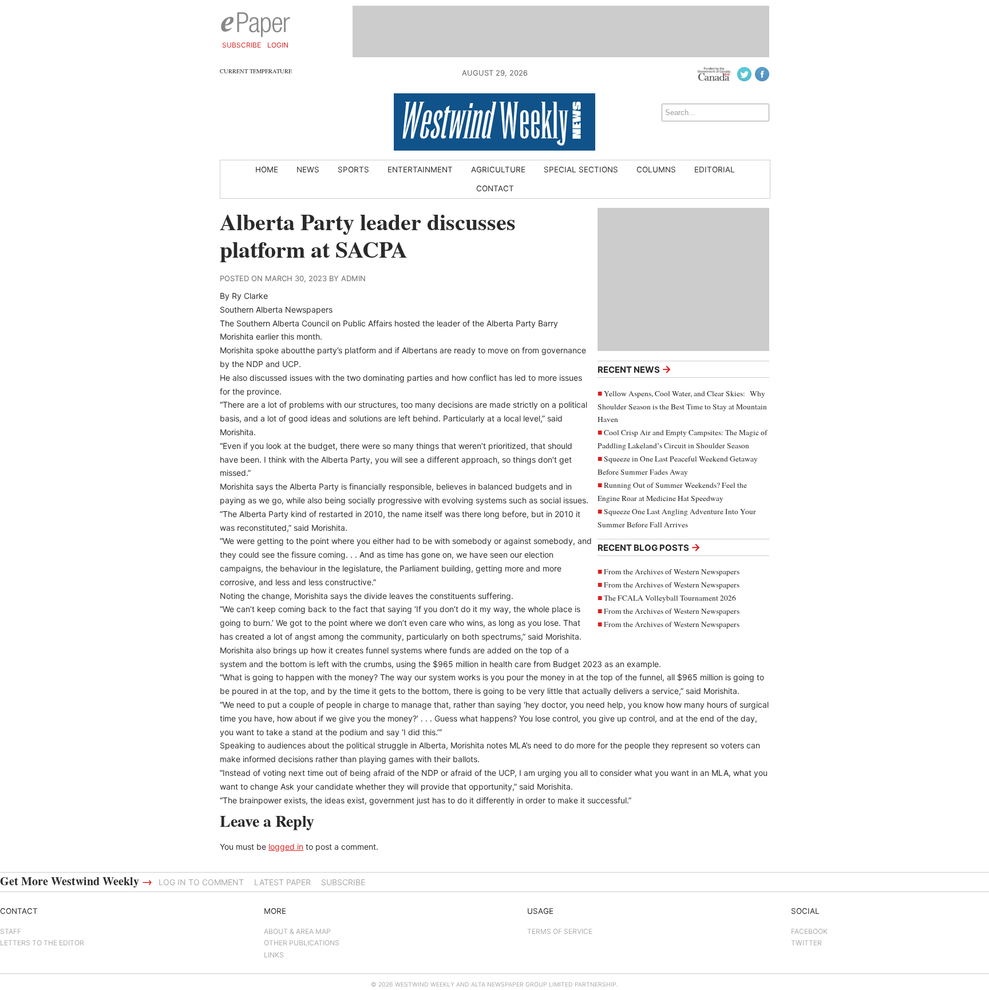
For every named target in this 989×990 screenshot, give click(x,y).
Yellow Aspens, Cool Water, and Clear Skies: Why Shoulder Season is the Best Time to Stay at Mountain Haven (682, 406)
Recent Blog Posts (649, 547)
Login (277, 45)
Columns (656, 169)
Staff (10, 931)
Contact (495, 188)
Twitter (806, 942)
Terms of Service (559, 931)
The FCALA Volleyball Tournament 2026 (670, 598)
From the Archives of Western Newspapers (671, 571)
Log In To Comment (201, 882)
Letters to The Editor (42, 942)
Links (274, 954)
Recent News (634, 369)
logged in (285, 846)
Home (266, 169)
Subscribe (241, 45)
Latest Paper (282, 882)
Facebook (809, 931)
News (307, 169)
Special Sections (581, 169)
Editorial (714, 169)
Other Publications (301, 942)
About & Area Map (297, 931)
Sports (353, 169)
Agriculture (498, 169)
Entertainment (420, 169)
